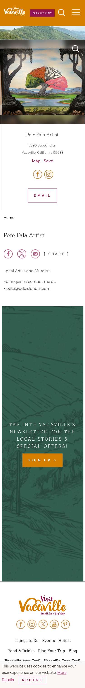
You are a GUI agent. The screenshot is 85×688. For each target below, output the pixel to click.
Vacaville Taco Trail (62, 660)
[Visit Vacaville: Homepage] (42, 605)
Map (36, 161)
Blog (73, 650)
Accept (32, 680)
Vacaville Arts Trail (22, 660)
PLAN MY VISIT (42, 13)
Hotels (64, 640)
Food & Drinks (21, 650)
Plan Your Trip (51, 650)
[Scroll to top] (67, 675)
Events (48, 640)
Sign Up (41, 460)
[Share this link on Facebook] (8, 253)
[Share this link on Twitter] (21, 253)
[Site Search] (62, 13)
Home (9, 217)
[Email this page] (35, 253)
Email (42, 195)
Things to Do (27, 640)
